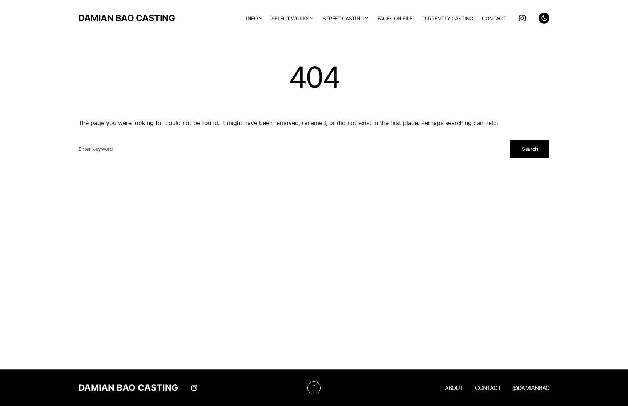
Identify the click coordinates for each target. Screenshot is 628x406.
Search (530, 149)
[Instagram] (522, 18)
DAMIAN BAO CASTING (126, 18)
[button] (544, 18)
